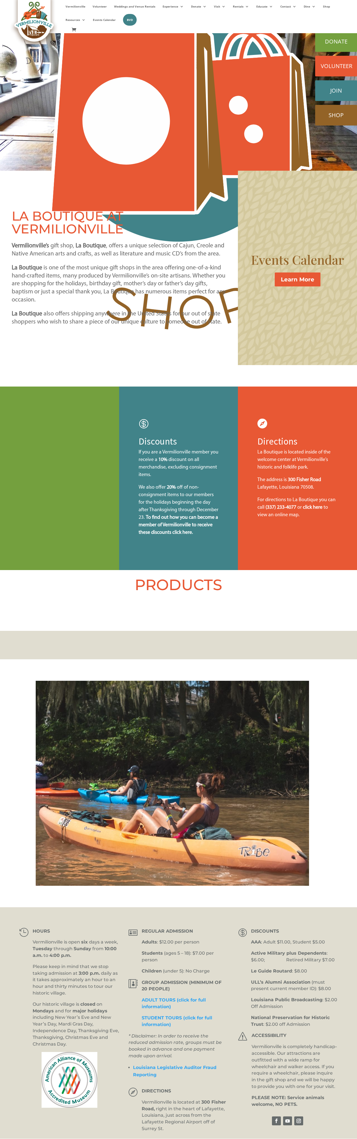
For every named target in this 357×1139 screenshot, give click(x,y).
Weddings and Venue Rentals (134, 6)
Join (336, 90)
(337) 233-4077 (281, 507)
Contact (285, 6)
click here (312, 507)
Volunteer (100, 6)
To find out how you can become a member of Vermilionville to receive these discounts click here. (178, 525)
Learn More (297, 279)
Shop (326, 6)
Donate (196, 6)
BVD (130, 20)
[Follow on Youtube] (287, 1120)
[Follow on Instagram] (298, 1120)
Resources (73, 20)
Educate (261, 6)
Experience (170, 6)
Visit (217, 6)
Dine (307, 6)
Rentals (238, 6)
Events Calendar (104, 20)
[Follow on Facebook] (276, 1120)
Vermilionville (75, 6)
